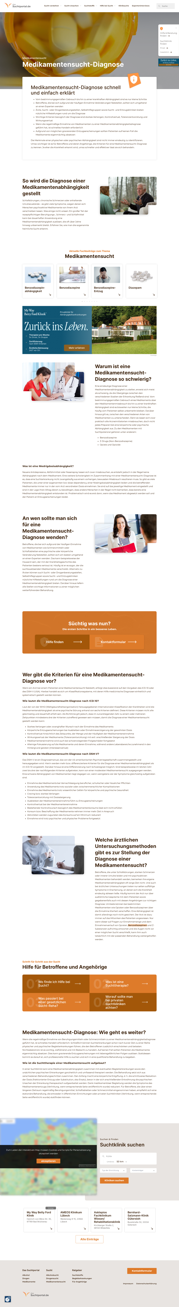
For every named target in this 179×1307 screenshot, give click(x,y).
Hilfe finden (55, 642)
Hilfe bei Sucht (106, 6)
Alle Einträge (89, 1239)
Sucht (49, 1270)
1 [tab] (82, 301)
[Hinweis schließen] (176, 28)
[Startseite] (20, 11)
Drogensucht (52, 1278)
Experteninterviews (140, 6)
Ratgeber (77, 1270)
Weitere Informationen (87, 1166)
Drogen (25, 1278)
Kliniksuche (124, 6)
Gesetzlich (164, 52)
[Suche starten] (159, 6)
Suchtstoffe (89, 6)
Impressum (128, 1283)
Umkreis (110, 1162)
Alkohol (26, 1275)
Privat (162, 48)
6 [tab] (94, 301)
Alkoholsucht (52, 1275)
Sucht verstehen (51, 6)
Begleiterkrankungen (82, 1278)
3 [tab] (87, 301)
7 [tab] (97, 301)
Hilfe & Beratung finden (168, 34)
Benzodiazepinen (137, 925)
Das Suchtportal (30, 1270)
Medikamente (28, 1282)
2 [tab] (84, 301)
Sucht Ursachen (71, 6)
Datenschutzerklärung (146, 1283)
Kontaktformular (113, 642)
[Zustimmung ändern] (8, 1299)
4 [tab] (89, 301)
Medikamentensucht (56, 1282)
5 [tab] (92, 301)
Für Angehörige (79, 1282)
